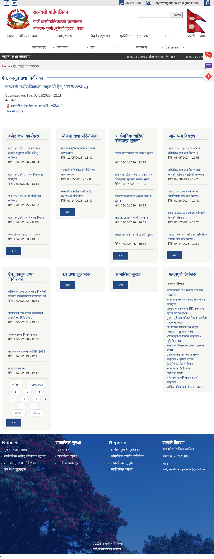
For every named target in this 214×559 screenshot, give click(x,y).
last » (36, 413)
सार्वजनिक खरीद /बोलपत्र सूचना (25, 456)
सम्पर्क (203, 36)
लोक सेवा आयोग (175, 373)
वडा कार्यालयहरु (39, 41)
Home (6, 66)
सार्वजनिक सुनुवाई (122, 463)
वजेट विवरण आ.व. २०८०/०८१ (24, 234)
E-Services (171, 41)
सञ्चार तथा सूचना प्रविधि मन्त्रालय (185, 308)
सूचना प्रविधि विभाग (177, 313)
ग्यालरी (190, 36)
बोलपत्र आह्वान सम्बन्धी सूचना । (131, 217)
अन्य (13, 250)
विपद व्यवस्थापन (16, 368)
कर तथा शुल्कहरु (15, 469)
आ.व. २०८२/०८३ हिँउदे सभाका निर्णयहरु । (147, 57)
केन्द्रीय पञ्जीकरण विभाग (180, 363)
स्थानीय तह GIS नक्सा (179, 368)
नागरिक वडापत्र (67, 463)
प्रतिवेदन (125, 36)
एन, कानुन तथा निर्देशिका (20, 463)
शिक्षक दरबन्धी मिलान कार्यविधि (23, 334)
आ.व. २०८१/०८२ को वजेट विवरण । (27, 217)
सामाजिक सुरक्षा (67, 456)
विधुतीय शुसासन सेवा (100, 41)
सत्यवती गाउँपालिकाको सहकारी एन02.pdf (35, 105)
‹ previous (36, 384)
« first (15, 384)
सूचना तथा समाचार (16, 450)
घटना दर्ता (63, 450)
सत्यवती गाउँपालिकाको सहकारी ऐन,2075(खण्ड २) (46, 86)
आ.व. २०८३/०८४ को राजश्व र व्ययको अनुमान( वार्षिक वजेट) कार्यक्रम (24, 153)
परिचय (23, 36)
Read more (15, 111)
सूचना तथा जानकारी (142, 41)
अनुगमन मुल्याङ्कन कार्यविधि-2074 (26, 351)
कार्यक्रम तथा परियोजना (65, 41)
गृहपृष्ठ (10, 36)
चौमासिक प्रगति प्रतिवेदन (127, 456)
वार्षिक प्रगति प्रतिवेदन (125, 450)
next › (19, 413)
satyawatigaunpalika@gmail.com (185, 469)
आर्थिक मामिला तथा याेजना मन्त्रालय (185, 386)
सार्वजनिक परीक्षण (122, 469)
